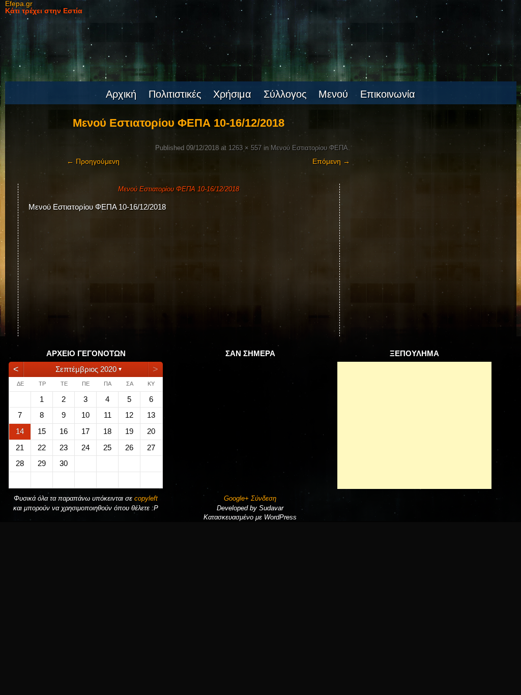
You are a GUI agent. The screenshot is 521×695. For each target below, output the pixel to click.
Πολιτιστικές (175, 94)
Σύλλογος (285, 94)
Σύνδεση (263, 498)
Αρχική (121, 94)
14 (20, 431)
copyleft (146, 498)
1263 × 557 (245, 148)
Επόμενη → (331, 161)
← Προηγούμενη (93, 161)
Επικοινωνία (387, 94)
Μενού (333, 94)
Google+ (236, 498)
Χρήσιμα (232, 94)
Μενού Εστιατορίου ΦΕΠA (309, 148)
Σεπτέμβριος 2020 (86, 369)
